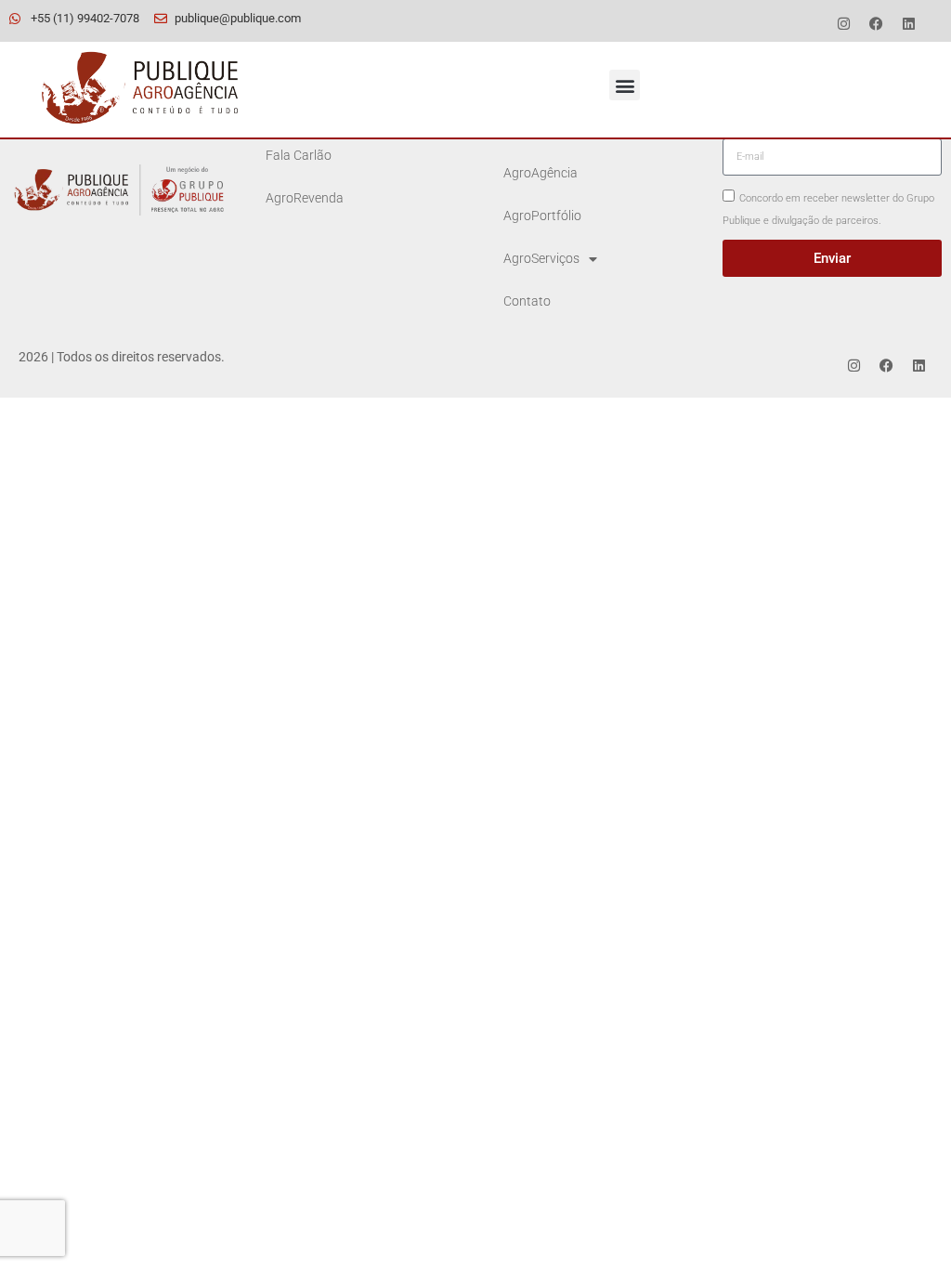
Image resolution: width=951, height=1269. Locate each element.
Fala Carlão (299, 156)
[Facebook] (877, 23)
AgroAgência (540, 173)
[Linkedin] (909, 23)
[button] (624, 85)
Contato (527, 301)
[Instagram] (844, 23)
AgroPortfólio (542, 216)
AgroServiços (541, 259)
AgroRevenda (305, 198)
